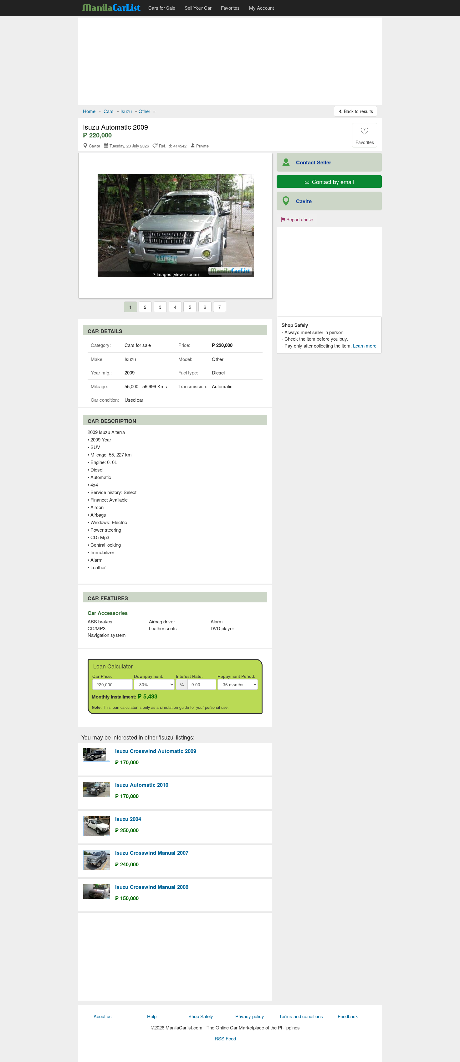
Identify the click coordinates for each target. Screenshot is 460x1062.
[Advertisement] (230, 61)
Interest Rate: (189, 676)
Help (151, 1016)
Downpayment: (148, 676)
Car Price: (102, 676)
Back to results (358, 111)
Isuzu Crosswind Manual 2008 (151, 886)
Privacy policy (249, 1016)
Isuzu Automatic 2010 (141, 784)
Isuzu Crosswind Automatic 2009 (155, 751)
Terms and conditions (301, 1016)
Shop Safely (200, 1016)
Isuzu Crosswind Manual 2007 (151, 852)
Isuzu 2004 (128, 818)
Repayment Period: (236, 676)
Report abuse (299, 219)
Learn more (364, 345)
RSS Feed (225, 1038)
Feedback (348, 1016)
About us (103, 1016)
